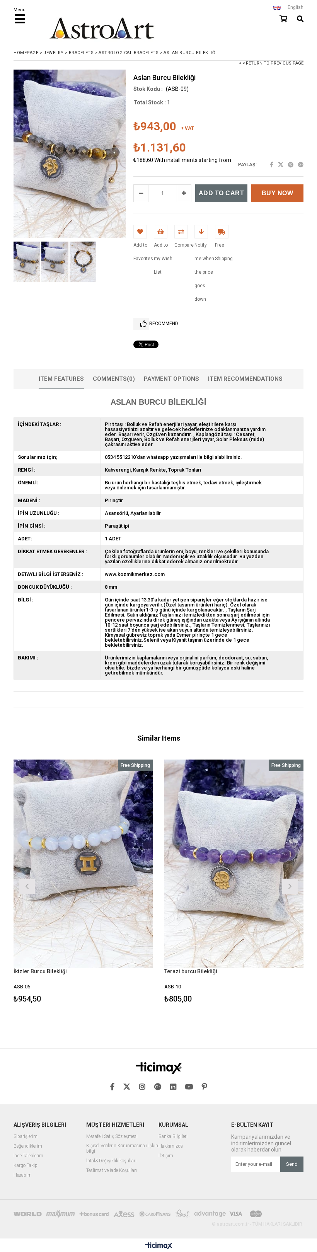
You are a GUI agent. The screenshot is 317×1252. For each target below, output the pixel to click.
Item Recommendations (245, 378)
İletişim (165, 1155)
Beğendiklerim (28, 1146)
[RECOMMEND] (141, 324)
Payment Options (171, 378)
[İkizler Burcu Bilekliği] (83, 864)
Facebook (271, 164)
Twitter (280, 164)
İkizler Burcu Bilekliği (40, 971)
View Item (118, 882)
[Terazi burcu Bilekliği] (233, 864)
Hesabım (23, 1175)
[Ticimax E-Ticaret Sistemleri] (158, 1246)
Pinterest (290, 164)
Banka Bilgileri (172, 1136)
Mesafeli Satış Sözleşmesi (112, 1136)
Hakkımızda (170, 1146)
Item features (61, 378)
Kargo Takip (25, 1165)
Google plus (300, 164)
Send (292, 1164)
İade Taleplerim (28, 1155)
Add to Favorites (83, 882)
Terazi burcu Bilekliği (190, 971)
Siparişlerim (25, 1136)
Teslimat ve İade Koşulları (111, 1170)
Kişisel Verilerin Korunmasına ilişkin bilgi (122, 1148)
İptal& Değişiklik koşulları (111, 1160)
